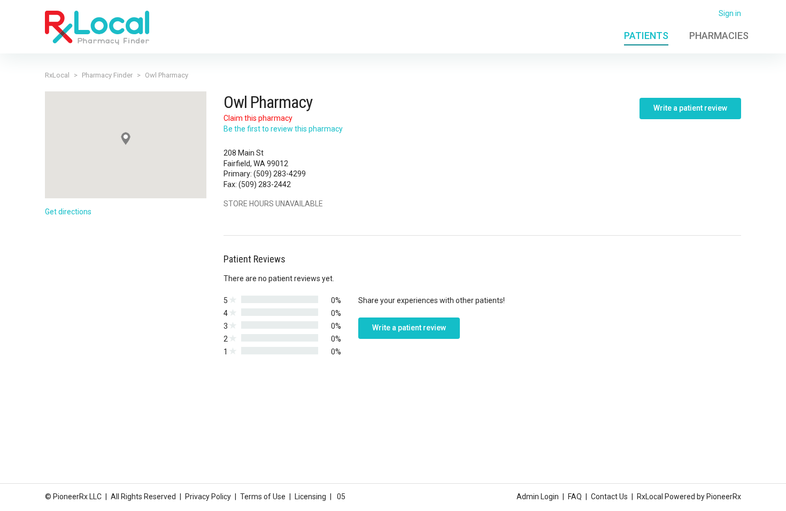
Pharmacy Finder (107, 75)
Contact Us (609, 496)
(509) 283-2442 (264, 184)
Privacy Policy (208, 496)
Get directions (68, 211)
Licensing (310, 496)
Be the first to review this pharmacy (283, 129)
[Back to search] (97, 27)
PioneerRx (723, 496)
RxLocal (57, 75)
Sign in (730, 13)
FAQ (575, 496)
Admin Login (538, 496)
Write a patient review (690, 108)
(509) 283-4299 (279, 173)
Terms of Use (263, 496)
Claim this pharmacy (258, 118)
